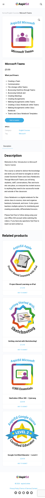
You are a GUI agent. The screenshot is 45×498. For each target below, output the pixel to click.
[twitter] (27, 492)
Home (4, 13)
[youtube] (31, 492)
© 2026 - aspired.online (22, 483)
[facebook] (19, 492)
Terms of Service (25, 488)
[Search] (41, 4)
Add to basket (14, 120)
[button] (39, 20)
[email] (15, 492)
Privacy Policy (14, 488)
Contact (34, 488)
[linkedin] (23, 492)
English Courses (13, 13)
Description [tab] (7, 146)
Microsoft (22, 134)
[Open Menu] (3, 4)
